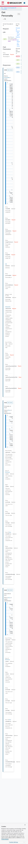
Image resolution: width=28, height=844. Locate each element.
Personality (6, 77)
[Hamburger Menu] (3, 2)
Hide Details (9, 70)
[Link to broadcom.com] (14, 3)
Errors (18, 46)
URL (6, 264)
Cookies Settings (13, 842)
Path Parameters (18, 34)
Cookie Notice (4, 839)
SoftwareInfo (7, 306)
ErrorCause (7, 472)
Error (9, 410)
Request (18, 31)
